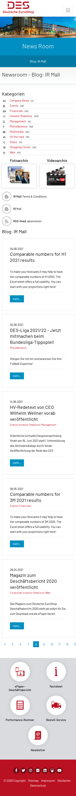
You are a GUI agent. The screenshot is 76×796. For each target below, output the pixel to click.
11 (59, 644)
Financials (19, 111)
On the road (19, 136)
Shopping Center (23, 147)
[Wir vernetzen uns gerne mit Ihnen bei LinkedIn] (45, 770)
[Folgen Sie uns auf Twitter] (23, 770)
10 (51, 644)
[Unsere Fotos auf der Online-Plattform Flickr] (38, 770)
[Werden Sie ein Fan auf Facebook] (16, 770)
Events (17, 105)
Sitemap (33, 780)
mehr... (17, 299)
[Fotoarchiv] (19, 176)
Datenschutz (38, 785)
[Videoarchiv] (57, 176)
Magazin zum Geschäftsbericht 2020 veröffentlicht (33, 581)
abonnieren (27, 221)
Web (15, 152)
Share (16, 142)
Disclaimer (64, 780)
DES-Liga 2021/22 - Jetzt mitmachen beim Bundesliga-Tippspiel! (35, 336)
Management (20, 121)
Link (20, 677)
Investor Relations (24, 116)
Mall (17, 209)
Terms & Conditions (30, 196)
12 (67, 644)
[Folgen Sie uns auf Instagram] (30, 770)
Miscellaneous (21, 126)
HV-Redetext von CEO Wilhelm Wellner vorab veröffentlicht (32, 413)
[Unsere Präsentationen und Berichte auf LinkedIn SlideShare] (52, 770)
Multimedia (19, 131)
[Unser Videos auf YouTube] (59, 770)
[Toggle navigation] (68, 10)
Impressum (48, 780)
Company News (21, 100)
